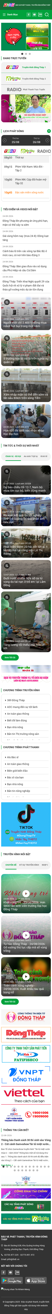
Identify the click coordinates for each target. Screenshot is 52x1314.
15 (18, 1170)
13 (48, 1166)
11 (41, 1166)
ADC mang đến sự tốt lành (22, 706)
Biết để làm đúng (17, 720)
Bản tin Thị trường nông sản (23, 733)
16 (22, 1170)
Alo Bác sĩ (12, 757)
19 (33, 1170)
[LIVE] (26, 108)
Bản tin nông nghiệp (18, 790)
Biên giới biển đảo (17, 770)
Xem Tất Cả (10, 657)
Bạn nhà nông (15, 727)
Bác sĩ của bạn (15, 777)
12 (45, 1166)
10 (37, 1166)
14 (15, 1170)
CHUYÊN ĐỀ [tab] (10, 865)
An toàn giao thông (18, 713)
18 (30, 1170)
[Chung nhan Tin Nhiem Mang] (26, 1289)
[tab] (26, 67)
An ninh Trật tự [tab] (31, 456)
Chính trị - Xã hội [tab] (13, 456)
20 (37, 1170)
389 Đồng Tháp (16, 700)
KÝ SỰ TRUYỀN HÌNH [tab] (29, 865)
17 (26, 1170)
